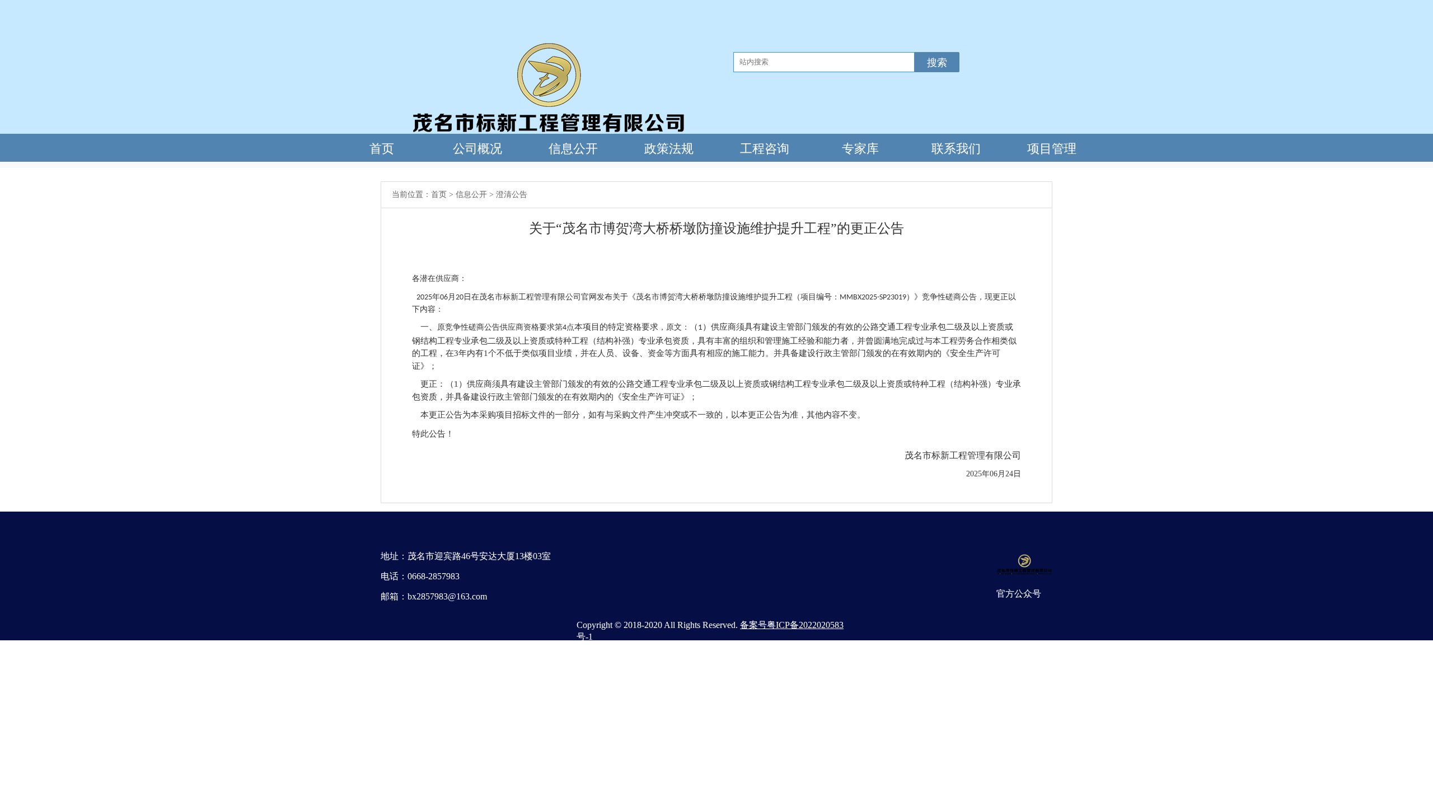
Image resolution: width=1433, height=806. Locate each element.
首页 (439, 194)
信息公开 (471, 194)
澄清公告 (511, 194)
